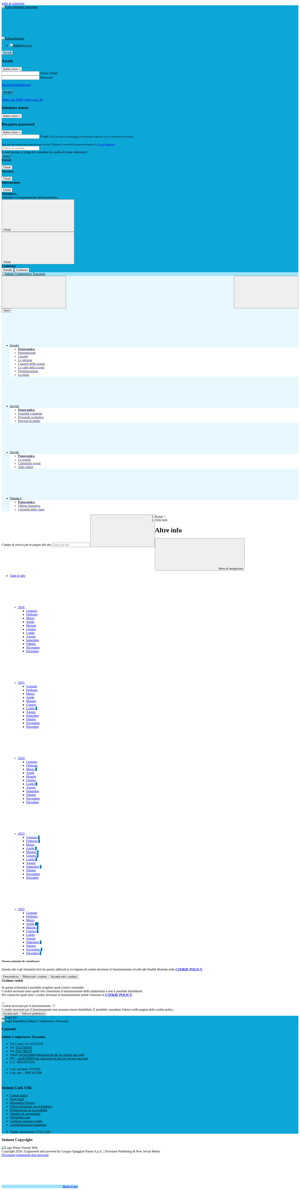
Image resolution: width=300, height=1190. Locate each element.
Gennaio (31, 611)
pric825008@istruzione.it (51, 1055)
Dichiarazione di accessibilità (28, 1110)
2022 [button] (21, 909)
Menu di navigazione (230, 568)
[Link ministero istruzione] (20, 7)
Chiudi (7, 167)
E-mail (44, 136)
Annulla (7, 270)
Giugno (31, 629)
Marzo (30, 618)
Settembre (32, 640)
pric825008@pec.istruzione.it (53, 1058)
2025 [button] (21, 682)
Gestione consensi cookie (26, 1121)
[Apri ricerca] (266, 292)
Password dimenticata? (16, 85)
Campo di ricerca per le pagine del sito (26, 544)
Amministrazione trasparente (28, 1125)
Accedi (7, 52)
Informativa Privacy (22, 1103)
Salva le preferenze (33, 1013)
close (6, 310)
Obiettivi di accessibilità (25, 1114)
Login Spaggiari (106, 144)
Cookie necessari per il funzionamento (27, 1006)
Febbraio (32, 614)
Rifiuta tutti (35, 976)
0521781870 (24, 1047)
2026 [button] (21, 607)
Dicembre (32, 651)
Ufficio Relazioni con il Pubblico (31, 1106)
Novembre (33, 647)
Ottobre (31, 644)
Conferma (22, 270)
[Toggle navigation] (34, 292)
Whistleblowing (20, 1117)
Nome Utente (49, 73)
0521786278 (24, 1051)
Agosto (31, 636)
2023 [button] (21, 833)
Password (46, 77)
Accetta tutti (64, 976)
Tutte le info (17, 575)
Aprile (30, 622)
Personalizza (11, 976)
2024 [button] (21, 758)
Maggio (31, 625)
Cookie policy (19, 1095)
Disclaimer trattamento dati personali (25, 1155)
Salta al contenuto (13, 3)
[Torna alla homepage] (150, 274)
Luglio (30, 633)
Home (159, 516)
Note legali (17, 1099)
